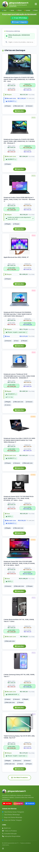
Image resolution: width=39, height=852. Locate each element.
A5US (9, 516)
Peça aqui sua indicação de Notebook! (19, 14)
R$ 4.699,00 (24, 274)
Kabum (8, 699)
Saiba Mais (20, 111)
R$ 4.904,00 (24, 455)
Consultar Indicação (10, 833)
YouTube (8, 803)
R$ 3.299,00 (22, 98)
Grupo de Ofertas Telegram (13, 820)
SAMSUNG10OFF (12, 694)
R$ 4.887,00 (24, 391)
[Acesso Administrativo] (3, 848)
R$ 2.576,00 (24, 753)
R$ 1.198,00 (24, 636)
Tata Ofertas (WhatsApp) (12, 814)
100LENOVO (11, 394)
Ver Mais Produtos (21, 777)
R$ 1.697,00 (24, 692)
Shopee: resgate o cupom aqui (16, 332)
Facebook (31, 803)
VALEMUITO (11, 101)
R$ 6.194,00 (22, 520)
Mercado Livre (11, 98)
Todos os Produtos (10, 831)
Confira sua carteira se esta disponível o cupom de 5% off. (19, 218)
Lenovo (8, 405)
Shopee (9, 94)
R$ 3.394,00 (24, 156)
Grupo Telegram (20, 22)
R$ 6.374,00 (24, 336)
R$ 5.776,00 (24, 329)
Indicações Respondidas (12, 836)
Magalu (8, 224)
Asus (8, 336)
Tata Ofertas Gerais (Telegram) (14, 812)
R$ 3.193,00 (24, 214)
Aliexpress (18, 760)
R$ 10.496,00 (23, 578)
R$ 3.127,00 (24, 94)
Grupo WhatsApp (20, 18)
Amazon (29, 106)
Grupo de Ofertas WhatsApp (13, 817)
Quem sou (7, 828)
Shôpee (9, 214)
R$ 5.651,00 (24, 513)
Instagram (19, 803)
